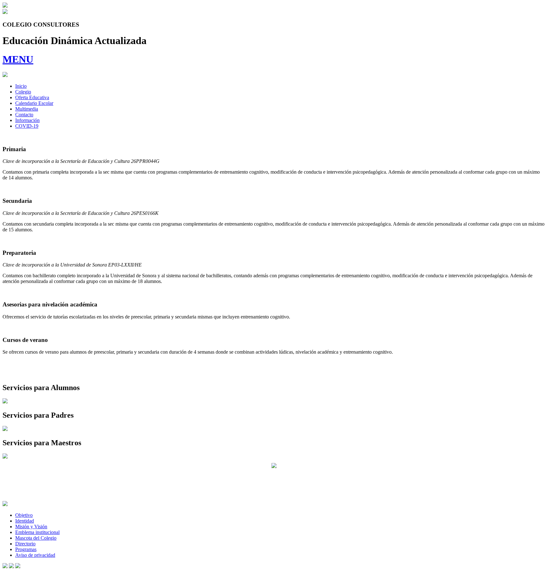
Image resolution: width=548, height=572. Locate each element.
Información (27, 120)
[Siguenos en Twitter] (11, 566)
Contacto (24, 114)
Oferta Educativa (32, 97)
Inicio (21, 86)
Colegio (23, 91)
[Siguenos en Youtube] (17, 566)
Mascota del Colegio (35, 538)
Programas (25, 549)
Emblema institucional (37, 532)
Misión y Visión (31, 526)
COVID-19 (26, 126)
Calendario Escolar (34, 103)
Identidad (24, 521)
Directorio (25, 543)
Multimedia (26, 109)
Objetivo (24, 515)
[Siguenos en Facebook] (5, 566)
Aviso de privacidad (35, 555)
